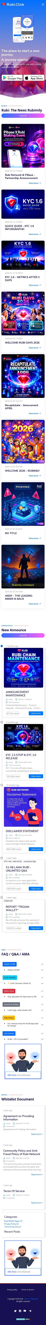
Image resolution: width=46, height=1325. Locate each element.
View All (23, 115)
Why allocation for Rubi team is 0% (21, 996)
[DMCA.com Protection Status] (23, 1319)
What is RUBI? (13, 970)
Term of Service (12, 1226)
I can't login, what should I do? (19, 1010)
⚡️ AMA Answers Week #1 (19, 983)
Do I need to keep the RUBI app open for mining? (23, 1024)
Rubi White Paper (13, 1221)
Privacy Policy (11, 1224)
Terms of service (27, 1289)
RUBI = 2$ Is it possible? (17, 1039)
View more (36, 713)
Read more (36, 1134)
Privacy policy (12, 1289)
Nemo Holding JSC (32, 1299)
